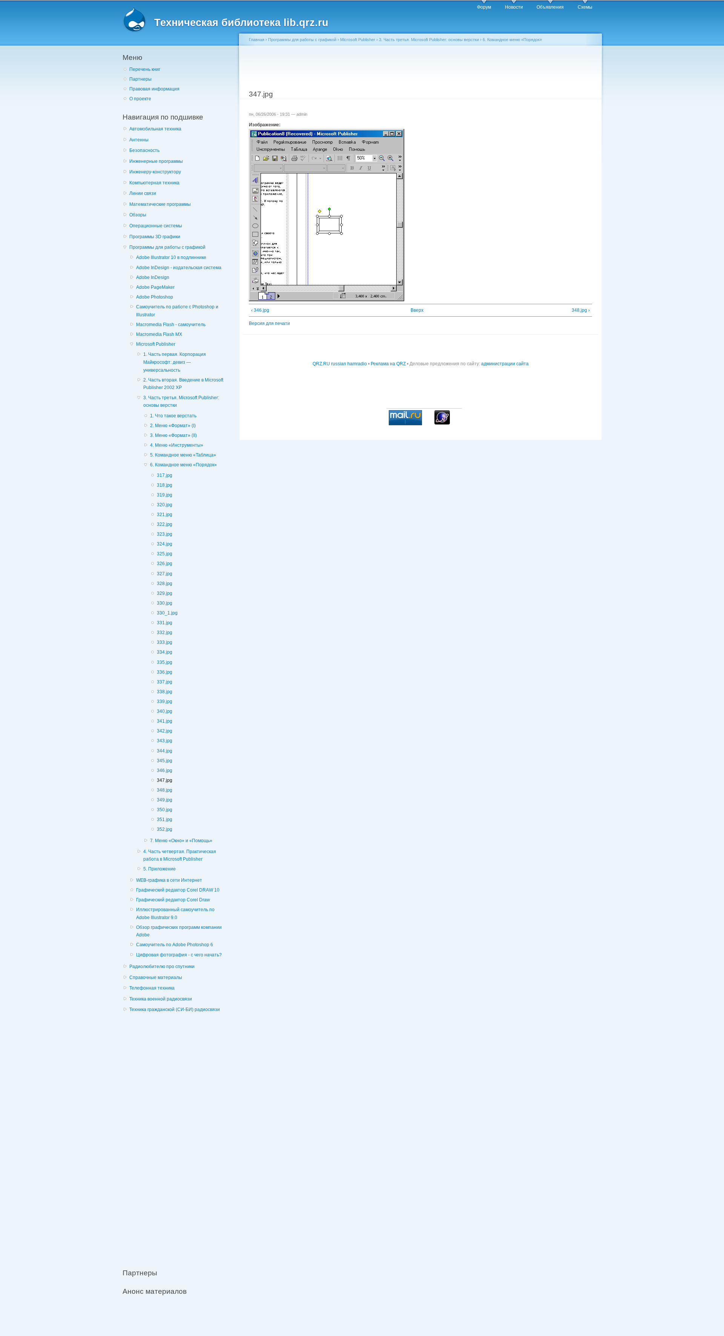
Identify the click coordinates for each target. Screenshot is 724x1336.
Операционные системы (155, 225)
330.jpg (164, 603)
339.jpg (164, 701)
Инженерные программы (156, 161)
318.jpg (164, 485)
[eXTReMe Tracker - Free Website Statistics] (442, 423)
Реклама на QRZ (388, 363)
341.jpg (164, 721)
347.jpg (164, 780)
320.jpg (164, 504)
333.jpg (164, 642)
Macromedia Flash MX (159, 334)
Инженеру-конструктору (155, 172)
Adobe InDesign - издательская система (178, 267)
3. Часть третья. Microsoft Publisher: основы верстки (181, 401)
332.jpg (164, 632)
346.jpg (164, 770)
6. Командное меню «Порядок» (183, 464)
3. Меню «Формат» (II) (173, 435)
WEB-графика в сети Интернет (169, 880)
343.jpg (164, 740)
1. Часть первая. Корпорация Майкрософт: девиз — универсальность (174, 362)
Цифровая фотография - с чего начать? (179, 955)
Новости (514, 7)
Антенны (139, 139)
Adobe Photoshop (154, 297)
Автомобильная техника (155, 129)
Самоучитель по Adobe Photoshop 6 (174, 944)
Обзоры (137, 215)
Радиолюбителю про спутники (162, 966)
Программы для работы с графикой (167, 247)
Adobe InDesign (152, 277)
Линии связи (142, 193)
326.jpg (164, 563)
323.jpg (164, 534)
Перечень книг (144, 69)
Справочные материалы (155, 977)
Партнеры (140, 79)
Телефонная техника (152, 988)
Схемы (585, 7)
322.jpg (164, 524)
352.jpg (164, 829)
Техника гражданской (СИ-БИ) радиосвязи (174, 1009)
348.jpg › (581, 310)
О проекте (140, 98)
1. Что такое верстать (173, 415)
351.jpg (164, 819)
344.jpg (164, 751)
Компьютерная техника (154, 182)
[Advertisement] (179, 1136)
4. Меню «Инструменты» (176, 445)
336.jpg (164, 672)
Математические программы (160, 204)
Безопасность (144, 150)
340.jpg (164, 711)
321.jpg (164, 514)
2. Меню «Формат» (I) (173, 425)
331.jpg (164, 622)
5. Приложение (159, 869)
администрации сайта (505, 363)
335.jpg (164, 662)
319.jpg (164, 495)
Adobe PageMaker (155, 287)
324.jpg (164, 544)
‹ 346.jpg (260, 310)
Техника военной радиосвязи (160, 999)
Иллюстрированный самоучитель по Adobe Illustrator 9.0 (175, 913)
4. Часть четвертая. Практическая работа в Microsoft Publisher (179, 855)
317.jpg (164, 475)
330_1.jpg (167, 613)
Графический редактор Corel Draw (173, 899)
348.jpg (164, 790)
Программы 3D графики (154, 236)
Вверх (417, 310)
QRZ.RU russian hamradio (340, 363)
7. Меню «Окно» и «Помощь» (181, 840)
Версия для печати (269, 323)
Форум (484, 7)
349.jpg (164, 800)
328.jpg (164, 583)
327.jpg (164, 573)
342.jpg (164, 731)
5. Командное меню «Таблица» (183, 455)
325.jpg (164, 553)
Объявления (550, 7)
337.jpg (164, 682)
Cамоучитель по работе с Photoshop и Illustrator (177, 310)
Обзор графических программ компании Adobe (179, 931)
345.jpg (164, 760)
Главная (256, 39)
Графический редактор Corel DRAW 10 (177, 890)
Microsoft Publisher (155, 344)
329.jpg (164, 593)
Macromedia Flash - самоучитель (171, 324)
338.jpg (164, 691)
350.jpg (164, 809)
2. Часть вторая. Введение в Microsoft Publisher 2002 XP (183, 384)
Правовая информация (154, 89)
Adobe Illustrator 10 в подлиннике (171, 257)
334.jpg (164, 652)
